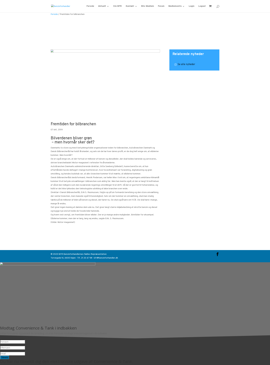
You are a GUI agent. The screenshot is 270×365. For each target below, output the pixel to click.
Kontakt (130, 6)
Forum (161, 6)
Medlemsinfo (175, 6)
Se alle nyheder (186, 64)
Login (191, 6)
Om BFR (117, 6)
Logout (202, 6)
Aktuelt (102, 6)
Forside (90, 6)
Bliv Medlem (147, 6)
